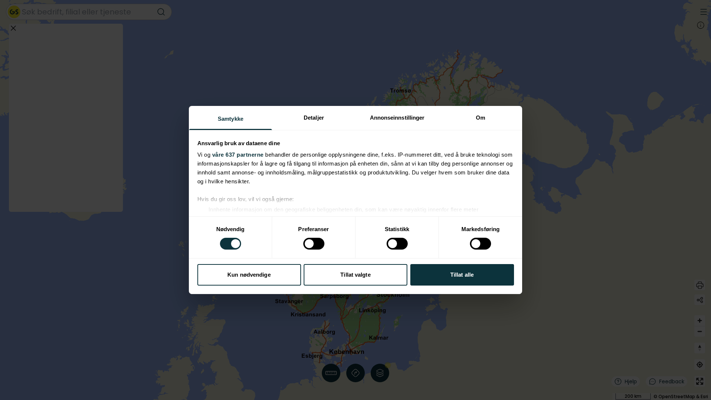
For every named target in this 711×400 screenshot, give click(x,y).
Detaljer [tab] (314, 117)
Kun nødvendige (248, 274)
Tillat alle (462, 274)
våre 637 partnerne (238, 154)
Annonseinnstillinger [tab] (397, 117)
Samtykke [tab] (230, 119)
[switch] (313, 244)
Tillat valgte (355, 274)
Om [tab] (480, 117)
